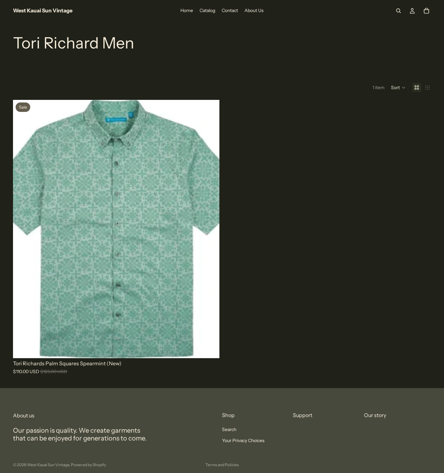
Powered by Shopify (88, 464)
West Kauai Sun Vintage (48, 464)
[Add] (209, 348)
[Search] (398, 11)
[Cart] (426, 11)
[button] (398, 87)
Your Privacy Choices (243, 441)
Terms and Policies (222, 464)
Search (229, 429)
